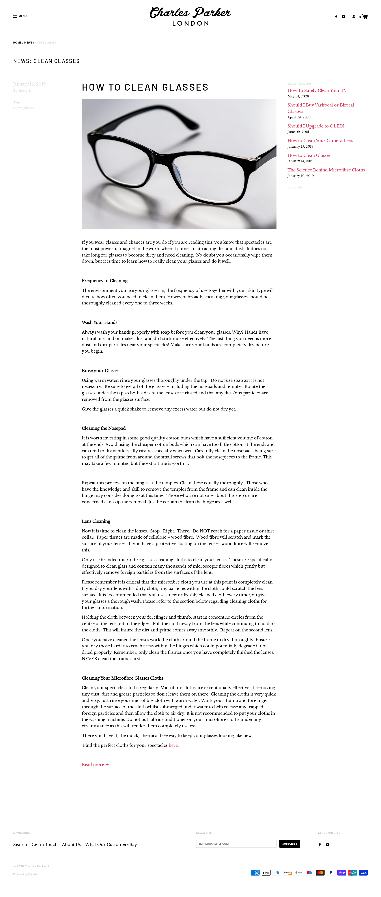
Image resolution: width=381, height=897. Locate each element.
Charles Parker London (42, 866)
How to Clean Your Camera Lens (320, 140)
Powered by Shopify (25, 874)
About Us (71, 844)
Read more (93, 764)
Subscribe (295, 187)
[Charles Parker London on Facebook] (336, 16)
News (28, 42)
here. (174, 745)
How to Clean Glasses (145, 87)
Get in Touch (45, 844)
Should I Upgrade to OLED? (316, 126)
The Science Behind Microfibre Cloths (326, 170)
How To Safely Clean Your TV (317, 90)
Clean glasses (23, 108)
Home (17, 42)
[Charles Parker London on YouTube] (343, 16)
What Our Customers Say (111, 844)
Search (20, 844)
